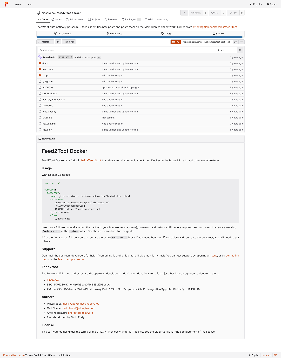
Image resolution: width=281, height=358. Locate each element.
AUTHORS (47, 87)
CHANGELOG (49, 93)
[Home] (6, 4)
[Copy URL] (236, 41)
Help (29, 4)
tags (168, 33)
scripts (46, 75)
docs (45, 63)
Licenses (266, 355)
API (275, 355)
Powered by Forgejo (14, 355)
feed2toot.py (49, 111)
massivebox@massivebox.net (80, 303)
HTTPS (175, 41)
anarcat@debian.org (80, 312)
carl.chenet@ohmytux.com (78, 308)
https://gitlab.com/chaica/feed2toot (215, 27)
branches (116, 33)
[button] (58, 41)
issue (214, 255)
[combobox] (226, 50)
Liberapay (53, 280)
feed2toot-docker (69, 13)
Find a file (69, 41)
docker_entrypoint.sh (53, 99)
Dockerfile (47, 105)
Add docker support (85, 57)
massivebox (49, 13)
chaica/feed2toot (90, 160)
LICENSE (47, 117)
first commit (108, 117)
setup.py (47, 129)
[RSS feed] (184, 12)
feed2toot (47, 69)
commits (64, 33)
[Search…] (240, 50)
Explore (18, 4)
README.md (49, 123)
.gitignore (47, 81)
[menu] (241, 41)
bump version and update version (120, 63)
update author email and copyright (120, 87)
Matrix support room (71, 259)
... (99, 57)
